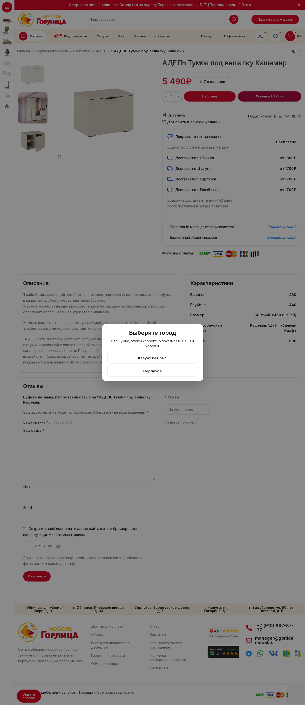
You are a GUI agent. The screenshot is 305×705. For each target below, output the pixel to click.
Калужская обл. (152, 358)
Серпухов (152, 371)
